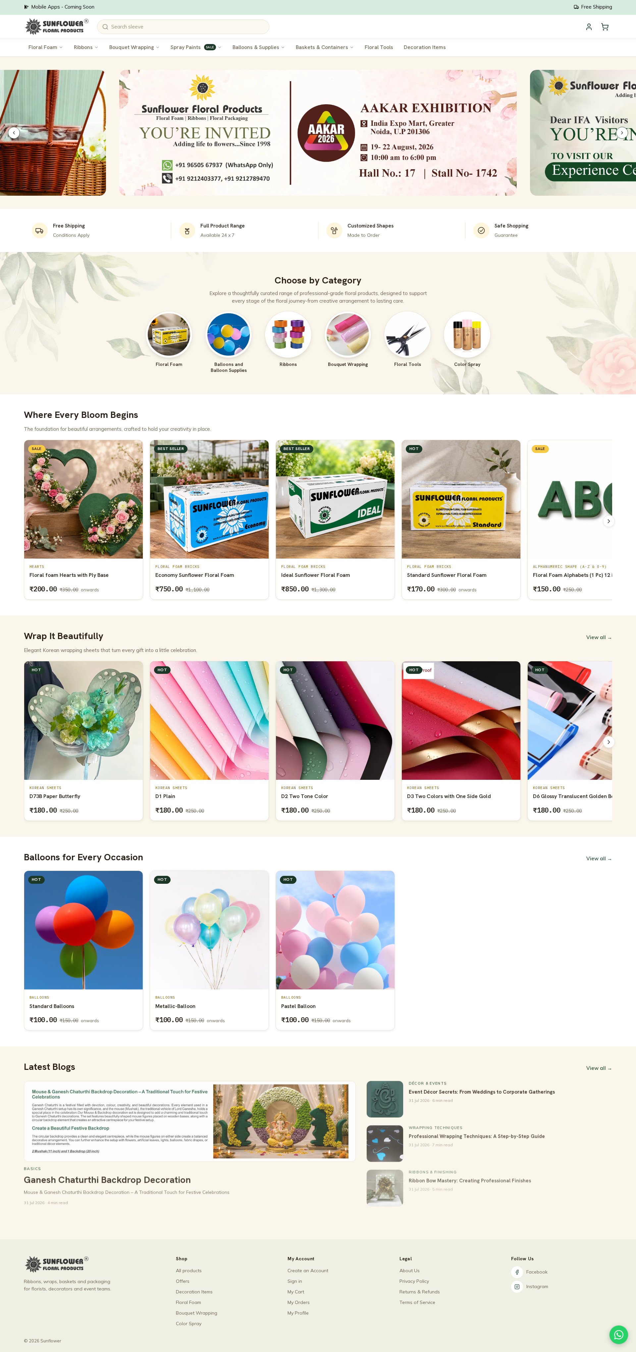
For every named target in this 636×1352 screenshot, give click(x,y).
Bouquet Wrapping (131, 47)
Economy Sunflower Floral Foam (68, 575)
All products (189, 1271)
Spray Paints (192, 47)
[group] (318, 521)
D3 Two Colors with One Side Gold (323, 796)
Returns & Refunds (419, 1292)
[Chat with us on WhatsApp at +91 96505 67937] (619, 1335)
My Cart (296, 1292)
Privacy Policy (414, 1281)
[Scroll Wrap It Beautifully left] (27, 742)
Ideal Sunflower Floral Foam (189, 575)
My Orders (299, 1302)
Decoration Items (425, 47)
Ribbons (83, 47)
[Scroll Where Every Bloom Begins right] (609, 521)
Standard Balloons (51, 1006)
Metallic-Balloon (175, 1006)
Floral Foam (42, 47)
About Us (409, 1271)
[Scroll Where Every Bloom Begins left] (27, 521)
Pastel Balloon (298, 1006)
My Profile (298, 1313)
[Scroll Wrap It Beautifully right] (609, 742)
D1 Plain (39, 796)
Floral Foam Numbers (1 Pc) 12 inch (576, 575)
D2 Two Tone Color (178, 796)
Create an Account (308, 1271)
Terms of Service (417, 1302)
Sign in (295, 1281)
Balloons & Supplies (256, 47)
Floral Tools (379, 47)
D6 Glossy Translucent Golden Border (453, 796)
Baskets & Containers (322, 47)
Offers (182, 1281)
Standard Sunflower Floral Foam (321, 575)
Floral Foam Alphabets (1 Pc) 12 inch (451, 575)
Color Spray (188, 1324)
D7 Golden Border (555, 796)
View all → (599, 637)
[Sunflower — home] (56, 27)
